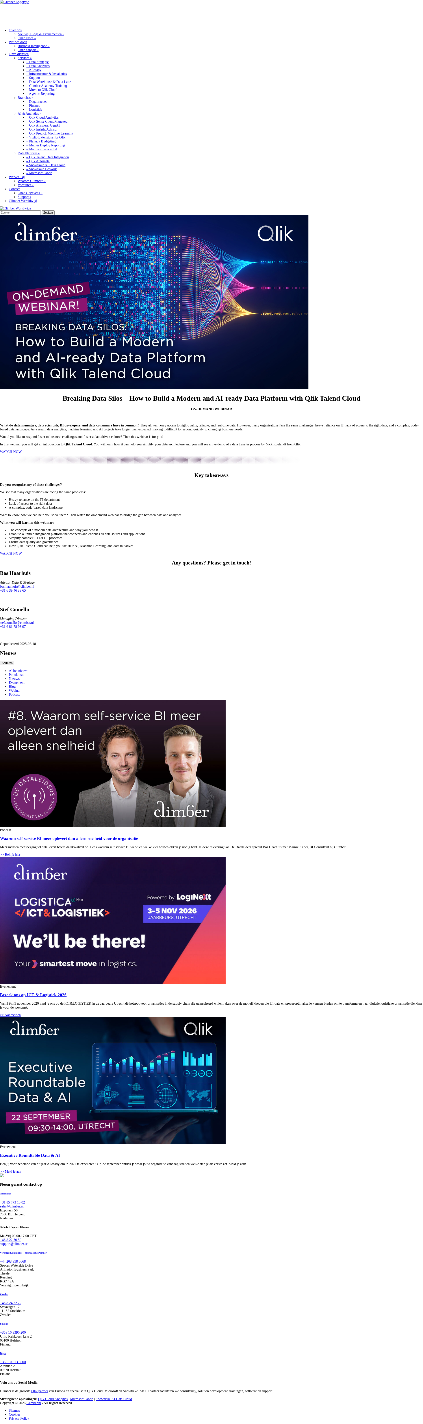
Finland (4, 1323)
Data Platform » (29, 153)
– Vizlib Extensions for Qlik (45, 137)
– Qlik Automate (38, 161)
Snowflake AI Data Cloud (114, 1399)
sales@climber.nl (12, 1206)
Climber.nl (33, 1403)
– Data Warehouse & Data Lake (48, 82)
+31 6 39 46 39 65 (13, 590)
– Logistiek (34, 109)
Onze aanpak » (28, 50)
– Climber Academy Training (46, 86)
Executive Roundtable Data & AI (30, 1155)
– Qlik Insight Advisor (42, 129)
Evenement (16, 682)
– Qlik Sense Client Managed (46, 121)
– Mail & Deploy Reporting (45, 145)
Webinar (14, 690)
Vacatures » (26, 185)
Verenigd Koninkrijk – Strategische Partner (23, 1252)
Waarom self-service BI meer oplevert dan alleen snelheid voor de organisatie (69, 838)
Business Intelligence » (34, 46)
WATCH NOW (11, 452)
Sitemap (14, 1410)
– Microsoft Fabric (39, 173)
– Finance (33, 105)
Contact (146, 14)
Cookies (14, 1414)
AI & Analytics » (29, 113)
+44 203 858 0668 (13, 1261)
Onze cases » (27, 38)
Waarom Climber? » (32, 181)
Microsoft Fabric (81, 1399)
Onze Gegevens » (30, 193)
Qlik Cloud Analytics (53, 1399)
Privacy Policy (19, 1418)
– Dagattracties (36, 101)
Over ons (14, 14)
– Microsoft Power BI (41, 149)
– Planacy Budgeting (41, 141)
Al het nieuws (18, 671)
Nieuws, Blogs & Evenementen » (41, 34)
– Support (33, 78)
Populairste (16, 674)
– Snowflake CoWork (41, 169)
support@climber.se (14, 1244)
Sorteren (7, 663)
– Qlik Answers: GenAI (43, 125)
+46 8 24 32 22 (10, 1303)
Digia (3, 1353)
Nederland (5, 1193)
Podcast (14, 694)
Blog (12, 686)
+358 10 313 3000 (13, 1362)
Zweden (4, 1294)
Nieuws (14, 678)
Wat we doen (46, 14)
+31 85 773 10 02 (12, 1202)
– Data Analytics (38, 66)
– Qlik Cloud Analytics (42, 117)
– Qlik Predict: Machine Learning (49, 133)
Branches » (25, 97)
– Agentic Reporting (40, 93)
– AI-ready (33, 70)
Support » (24, 197)
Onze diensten (82, 14)
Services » (25, 58)
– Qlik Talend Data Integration (47, 157)
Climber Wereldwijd (23, 201)
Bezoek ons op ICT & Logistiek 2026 (33, 994)
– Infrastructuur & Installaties (46, 74)
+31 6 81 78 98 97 (13, 626)
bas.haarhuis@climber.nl (17, 586)
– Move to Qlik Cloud (41, 90)
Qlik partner (39, 1391)
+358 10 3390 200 (13, 1332)
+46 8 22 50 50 (10, 1240)
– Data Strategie (37, 62)
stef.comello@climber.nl (17, 622)
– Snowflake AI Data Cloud (45, 165)
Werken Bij (117, 14)
